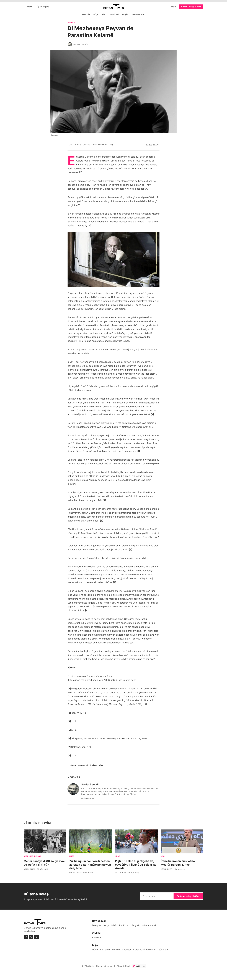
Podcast (126, 949)
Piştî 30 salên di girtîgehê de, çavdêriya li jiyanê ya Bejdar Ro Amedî (135, 864)
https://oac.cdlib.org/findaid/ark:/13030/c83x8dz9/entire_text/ (102, 680)
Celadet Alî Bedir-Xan (144, 949)
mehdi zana (35, 856)
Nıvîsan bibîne (87, 799)
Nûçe (101, 765)
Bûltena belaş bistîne (191, 7)
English (116, 949)
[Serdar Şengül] (70, 44)
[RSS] (36, 937)
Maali (127, 966)
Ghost (120, 966)
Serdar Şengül (80, 44)
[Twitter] (31, 937)
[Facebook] (26, 937)
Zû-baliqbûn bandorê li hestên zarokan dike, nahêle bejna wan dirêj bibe (90, 864)
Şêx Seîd (163, 949)
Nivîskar (72, 23)
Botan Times (29, 869)
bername (105, 949)
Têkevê (173, 7)
